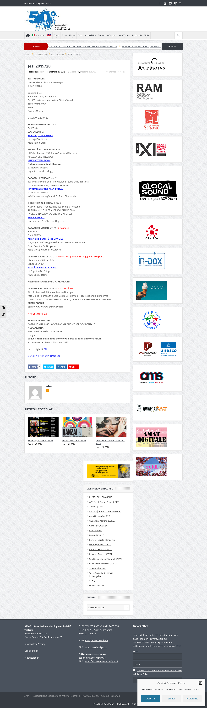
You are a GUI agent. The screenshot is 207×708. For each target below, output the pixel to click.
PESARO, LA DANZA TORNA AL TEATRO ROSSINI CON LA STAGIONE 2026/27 (58, 46)
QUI (46, 349)
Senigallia (96, 576)
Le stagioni (74, 71)
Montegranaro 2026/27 (100, 544)
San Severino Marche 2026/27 (103, 563)
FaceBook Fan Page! (103, 704)
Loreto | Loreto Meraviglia (102, 539)
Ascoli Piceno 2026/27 (99, 516)
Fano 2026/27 (95, 530)
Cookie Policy (31, 650)
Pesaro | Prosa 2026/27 (100, 549)
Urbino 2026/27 (96, 585)
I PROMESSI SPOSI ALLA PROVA (45, 188)
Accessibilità (90, 35)
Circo (80, 35)
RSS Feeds (137, 704)
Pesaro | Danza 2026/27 (100, 554)
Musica (72, 35)
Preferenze (192, 698)
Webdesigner (31, 657)
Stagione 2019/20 (88, 71)
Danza (64, 35)
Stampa (112, 71)
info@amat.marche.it (96, 640)
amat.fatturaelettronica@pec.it (101, 661)
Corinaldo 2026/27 (98, 525)
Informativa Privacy (34, 644)
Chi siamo (40, 35)
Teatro (56, 35)
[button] (200, 683)
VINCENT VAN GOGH (39, 160)
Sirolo (94, 581)
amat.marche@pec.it (96, 647)
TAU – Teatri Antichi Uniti (101, 573)
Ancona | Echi (96, 506)
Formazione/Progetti (107, 35)
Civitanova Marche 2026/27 (102, 520)
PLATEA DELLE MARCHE (100, 497)
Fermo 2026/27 (96, 535)
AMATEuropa (124, 35)
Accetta (150, 698)
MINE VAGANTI (36, 217)
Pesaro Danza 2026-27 (74, 440)
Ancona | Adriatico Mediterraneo (105, 511)
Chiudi (171, 698)
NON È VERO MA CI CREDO (42, 267)
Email (123, 71)
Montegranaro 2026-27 (40, 440)
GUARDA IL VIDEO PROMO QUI (44, 355)
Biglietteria (137, 35)
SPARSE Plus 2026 (97, 568)
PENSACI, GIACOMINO (40, 135)
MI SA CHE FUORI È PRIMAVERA (45, 238)
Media (146, 35)
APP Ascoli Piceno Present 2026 (110, 442)
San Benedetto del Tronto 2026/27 (105, 558)
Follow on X (123, 704)
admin (41, 71)
